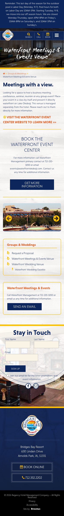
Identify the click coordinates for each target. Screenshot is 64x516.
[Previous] (8, 217)
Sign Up (15, 368)
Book (47, 37)
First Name (10, 339)
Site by (26, 509)
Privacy (32, 501)
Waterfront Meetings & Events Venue (33, 258)
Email (7, 352)
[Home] (4, 73)
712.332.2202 (33, 477)
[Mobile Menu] (57, 35)
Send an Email (24, 306)
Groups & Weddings (17, 73)
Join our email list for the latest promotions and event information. (33, 377)
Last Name (39, 339)
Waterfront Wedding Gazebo (30, 269)
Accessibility (32, 505)
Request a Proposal (23, 253)
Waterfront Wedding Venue (28, 264)
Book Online (33, 467)
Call (39, 37)
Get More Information (32, 184)
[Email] (36, 386)
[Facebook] (28, 386)
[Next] (55, 217)
